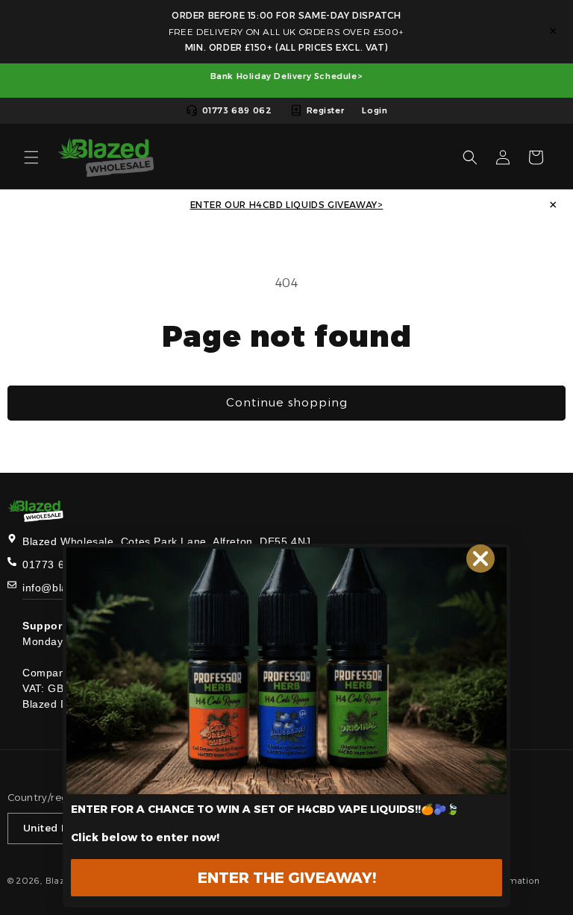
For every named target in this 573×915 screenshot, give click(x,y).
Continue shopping (287, 402)
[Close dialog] (480, 558)
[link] (286, 670)
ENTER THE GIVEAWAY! (287, 878)
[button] (31, 157)
